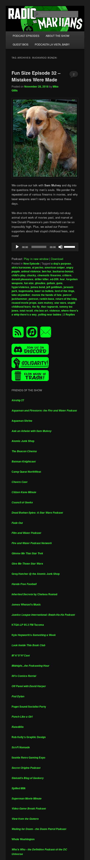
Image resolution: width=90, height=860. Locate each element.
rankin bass (47, 299)
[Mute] (60, 247)
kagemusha (26, 291)
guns (59, 283)
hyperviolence (20, 287)
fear (62, 279)
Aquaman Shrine (22, 421)
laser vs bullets (44, 291)
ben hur (46, 271)
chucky (31, 275)
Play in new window (36, 259)
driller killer (42, 279)
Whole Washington (23, 839)
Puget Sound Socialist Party (29, 706)
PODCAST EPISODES (26, 35)
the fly (36, 307)
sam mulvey (45, 303)
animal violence (31, 271)
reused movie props (24, 303)
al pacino (37, 267)
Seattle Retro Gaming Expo (28, 757)
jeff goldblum (54, 287)
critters (66, 275)
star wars (60, 303)
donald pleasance (22, 279)
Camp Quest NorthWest (26, 472)
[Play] (17, 247)
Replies (69, 314)
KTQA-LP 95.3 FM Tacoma (28, 625)
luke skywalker (21, 295)
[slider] (70, 246)
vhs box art (41, 310)
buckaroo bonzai (63, 271)
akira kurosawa (21, 267)
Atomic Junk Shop (23, 441)
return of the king (66, 299)
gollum (51, 283)
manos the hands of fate (47, 295)
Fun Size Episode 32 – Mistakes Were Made (36, 76)
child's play (19, 275)
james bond (38, 287)
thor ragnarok (49, 307)
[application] (45, 247)
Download (57, 259)
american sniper (55, 267)
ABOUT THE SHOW (57, 35)
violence (54, 310)
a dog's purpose (61, 263)
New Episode (31, 263)
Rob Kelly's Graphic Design (29, 737)
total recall (26, 310)
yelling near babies (49, 314)
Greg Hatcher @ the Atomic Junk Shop (36, 574)
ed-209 (54, 279)
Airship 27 (18, 400)
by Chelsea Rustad (34, 594)
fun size (29, 283)
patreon (33, 299)
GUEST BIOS (20, 44)
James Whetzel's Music (26, 604)
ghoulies (40, 283)
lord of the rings (64, 291)
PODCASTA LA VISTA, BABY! (52, 44)
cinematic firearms (49, 275)
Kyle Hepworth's (34, 635)
